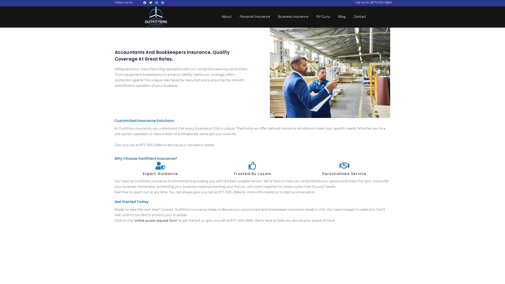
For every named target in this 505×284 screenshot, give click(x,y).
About (227, 17)
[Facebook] (144, 2)
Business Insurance (293, 17)
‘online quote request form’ (156, 220)
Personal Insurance (255, 17)
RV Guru (323, 17)
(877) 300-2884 (381, 2)
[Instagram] (156, 2)
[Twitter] (150, 2)
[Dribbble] (162, 2)
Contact (360, 17)
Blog (342, 17)
